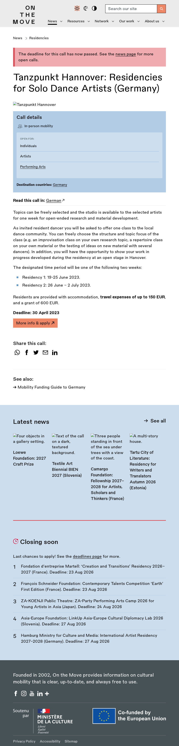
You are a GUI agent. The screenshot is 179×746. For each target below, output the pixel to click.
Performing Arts (33, 167)
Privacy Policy (24, 741)
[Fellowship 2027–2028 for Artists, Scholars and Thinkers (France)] (108, 470)
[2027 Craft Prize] (30, 453)
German (53, 200)
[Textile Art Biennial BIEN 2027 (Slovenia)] (69, 458)
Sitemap (71, 741)
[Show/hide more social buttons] (47, 694)
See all (158, 421)
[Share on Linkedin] (54, 354)
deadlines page (87, 556)
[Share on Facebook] (26, 354)
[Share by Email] (45, 354)
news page (125, 54)
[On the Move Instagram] (24, 695)
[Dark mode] (86, 8)
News (17, 38)
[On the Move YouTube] (32, 695)
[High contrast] (95, 8)
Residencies (39, 38)
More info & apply (33, 323)
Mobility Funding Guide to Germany (51, 387)
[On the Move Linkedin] (40, 695)
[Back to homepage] (24, 23)
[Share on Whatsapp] (17, 354)
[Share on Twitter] (36, 354)
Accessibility (50, 741)
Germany (60, 184)
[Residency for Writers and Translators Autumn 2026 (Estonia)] (147, 464)
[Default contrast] (77, 8)
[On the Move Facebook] (16, 695)
